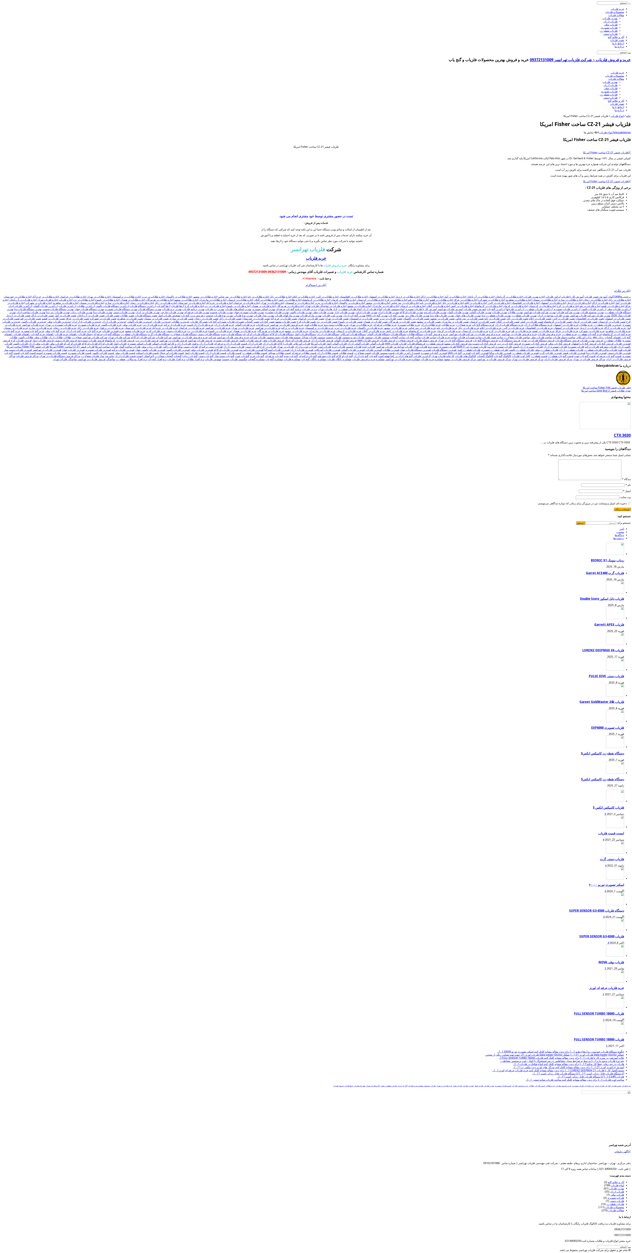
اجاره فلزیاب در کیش (462, 306)
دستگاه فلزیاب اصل (305, 334)
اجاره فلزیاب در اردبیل (579, 303)
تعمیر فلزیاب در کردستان (612, 321)
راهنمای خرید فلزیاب (66, 334)
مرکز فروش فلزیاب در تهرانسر (494, 359)
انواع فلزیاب (617, 116)
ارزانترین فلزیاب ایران (20, 306)
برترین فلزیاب (309, 309)
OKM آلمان (614, 296)
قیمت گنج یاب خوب (584, 356)
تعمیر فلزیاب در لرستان (482, 321)
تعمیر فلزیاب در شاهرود (130, 318)
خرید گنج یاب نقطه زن (590, 334)
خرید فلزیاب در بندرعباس (422, 328)
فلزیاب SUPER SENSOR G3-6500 (601, 936)
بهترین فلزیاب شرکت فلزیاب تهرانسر (590, 315)
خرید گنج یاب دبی (10, 331)
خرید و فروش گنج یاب (436, 334)
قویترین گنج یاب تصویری (434, 353)
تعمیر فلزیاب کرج (306, 321)
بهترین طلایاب (515, 312)
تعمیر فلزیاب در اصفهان (618, 318)
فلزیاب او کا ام (90, 343)
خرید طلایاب (448, 324)
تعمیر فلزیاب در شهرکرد (103, 318)
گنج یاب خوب (242, 356)
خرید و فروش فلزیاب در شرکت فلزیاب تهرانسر (475, 334)
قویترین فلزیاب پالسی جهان (150, 349)
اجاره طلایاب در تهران (99, 296)
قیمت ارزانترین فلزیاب (407, 353)
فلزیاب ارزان (610, 21)
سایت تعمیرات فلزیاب (470, 337)
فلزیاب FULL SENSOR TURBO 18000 (599, 1013)
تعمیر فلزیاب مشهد (285, 321)
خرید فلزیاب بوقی (132, 324)
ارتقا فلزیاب (177, 306)
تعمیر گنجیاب (252, 321)
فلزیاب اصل (120, 343)
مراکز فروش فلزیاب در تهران (589, 359)
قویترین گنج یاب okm (459, 353)
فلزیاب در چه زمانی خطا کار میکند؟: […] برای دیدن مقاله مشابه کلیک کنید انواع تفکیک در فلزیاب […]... (568, 1064)
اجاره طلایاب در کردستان (370, 299)
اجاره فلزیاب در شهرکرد (38, 303)
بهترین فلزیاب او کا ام (411, 312)
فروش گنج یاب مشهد (456, 343)
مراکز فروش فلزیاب (27, 356)
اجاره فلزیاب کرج (194, 306)
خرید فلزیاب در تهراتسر (267, 328)
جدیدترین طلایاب (180, 321)
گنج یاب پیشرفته (326, 356)
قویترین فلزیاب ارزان (301, 349)
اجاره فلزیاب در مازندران (385, 306)
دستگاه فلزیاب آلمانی (378, 334)
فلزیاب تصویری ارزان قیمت (528, 346)
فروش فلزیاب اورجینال (297, 340)
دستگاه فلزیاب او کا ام (281, 334)
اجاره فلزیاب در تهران (272, 303)
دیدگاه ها (619, 535)
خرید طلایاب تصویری (408, 324)
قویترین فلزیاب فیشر (573, 353)
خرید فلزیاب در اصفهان (566, 328)
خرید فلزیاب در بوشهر (395, 328)
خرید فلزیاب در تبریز (345, 328)
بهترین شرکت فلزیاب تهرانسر (540, 312)
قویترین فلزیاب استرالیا (277, 349)
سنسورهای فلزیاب (290, 337)
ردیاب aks (598, 337)
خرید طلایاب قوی (313, 324)
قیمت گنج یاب (28, 353)
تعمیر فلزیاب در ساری (181, 318)
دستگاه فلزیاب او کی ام (256, 334)
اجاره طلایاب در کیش (290, 299)
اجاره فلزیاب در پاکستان (351, 303)
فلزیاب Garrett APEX (609, 624)
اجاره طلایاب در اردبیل (407, 296)
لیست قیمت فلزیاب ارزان (129, 356)
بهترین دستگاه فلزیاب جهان (89, 309)
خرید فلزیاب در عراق (566, 331)
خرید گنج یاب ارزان (76, 331)
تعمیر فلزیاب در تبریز (390, 318)
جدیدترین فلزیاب (162, 321)
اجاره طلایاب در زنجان (595, 299)
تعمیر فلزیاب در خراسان (311, 318)
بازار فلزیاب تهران (328, 309)
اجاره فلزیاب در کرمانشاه (488, 306)
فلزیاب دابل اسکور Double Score (602, 598)
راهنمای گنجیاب (613, 337)
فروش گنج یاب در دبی (509, 343)
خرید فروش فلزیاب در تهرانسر (286, 324)
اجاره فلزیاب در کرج (568, 306)
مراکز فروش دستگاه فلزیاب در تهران (59, 356)
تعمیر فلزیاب (617, 40)
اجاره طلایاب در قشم (441, 299)
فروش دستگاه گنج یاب (485, 340)
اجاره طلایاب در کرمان (343, 299)
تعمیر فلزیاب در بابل (517, 318)
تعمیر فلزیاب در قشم (53, 318)
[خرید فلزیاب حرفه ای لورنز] (615, 981)
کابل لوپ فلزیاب (521, 356)
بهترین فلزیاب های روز (417, 315)
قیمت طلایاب (346, 353)
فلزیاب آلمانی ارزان (358, 343)
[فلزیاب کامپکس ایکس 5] (615, 801)
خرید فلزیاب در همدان (244, 331)
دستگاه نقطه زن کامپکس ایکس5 (602, 753)
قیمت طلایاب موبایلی (279, 353)
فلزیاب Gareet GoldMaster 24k (601, 702)
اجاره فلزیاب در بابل (453, 303)
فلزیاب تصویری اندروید (499, 346)
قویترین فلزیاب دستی (619, 353)
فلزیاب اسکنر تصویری (139, 343)
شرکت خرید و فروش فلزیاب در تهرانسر (194, 337)
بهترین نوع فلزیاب (243, 315)
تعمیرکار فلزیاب (199, 321)
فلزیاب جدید (368, 346)
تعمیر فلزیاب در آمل (65, 315)
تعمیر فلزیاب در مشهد (429, 321)
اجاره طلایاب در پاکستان (178, 296)
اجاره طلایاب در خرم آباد (45, 296)
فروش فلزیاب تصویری (225, 340)
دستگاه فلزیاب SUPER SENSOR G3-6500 (596, 910)
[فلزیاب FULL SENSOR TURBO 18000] (615, 1007)
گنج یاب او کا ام (344, 356)
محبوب (620, 532)
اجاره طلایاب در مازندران (212, 299)
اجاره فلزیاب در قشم (612, 306)
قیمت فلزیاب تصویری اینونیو (51, 353)
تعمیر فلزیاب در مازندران (455, 321)
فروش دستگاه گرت (509, 340)
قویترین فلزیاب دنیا (596, 353)
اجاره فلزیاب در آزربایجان (23, 299)
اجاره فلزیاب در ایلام (475, 303)
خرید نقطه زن (569, 334)
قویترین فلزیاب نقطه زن (525, 353)
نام (628, 485)
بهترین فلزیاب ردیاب (81, 312)
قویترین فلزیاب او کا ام (226, 349)
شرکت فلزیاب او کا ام (143, 337)
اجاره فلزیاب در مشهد (359, 306)
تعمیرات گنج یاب (217, 321)
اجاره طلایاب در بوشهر (205, 296)
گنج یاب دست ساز (224, 356)
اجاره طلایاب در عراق (465, 299)
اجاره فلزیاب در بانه (430, 303)
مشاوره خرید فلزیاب (432, 359)
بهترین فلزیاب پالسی (301, 312)
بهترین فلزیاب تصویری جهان (249, 312)
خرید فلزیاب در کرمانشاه (422, 331)
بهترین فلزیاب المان (458, 312)
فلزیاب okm (391, 343)
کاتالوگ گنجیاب (485, 356)
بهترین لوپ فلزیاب (332, 315)
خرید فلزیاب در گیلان (373, 331)
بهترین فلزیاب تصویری (277, 312)
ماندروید (109, 356)
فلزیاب (403, 343)
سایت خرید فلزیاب (447, 337)
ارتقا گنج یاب (163, 306)
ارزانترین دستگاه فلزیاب (143, 306)
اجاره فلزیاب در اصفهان (553, 303)
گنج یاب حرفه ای (274, 356)
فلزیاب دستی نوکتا (188, 346)
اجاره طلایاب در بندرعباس (232, 296)
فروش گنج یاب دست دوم (482, 343)
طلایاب (67, 337)
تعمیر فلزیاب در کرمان (585, 321)
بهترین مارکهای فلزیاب (287, 315)
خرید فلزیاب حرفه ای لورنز (606, 988)
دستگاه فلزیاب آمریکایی (353, 334)
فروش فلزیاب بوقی (273, 340)
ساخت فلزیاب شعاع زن (517, 337)
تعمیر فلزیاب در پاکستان (416, 318)
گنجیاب (178, 356)
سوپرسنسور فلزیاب (269, 337)
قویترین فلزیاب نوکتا (500, 353)
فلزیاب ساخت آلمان (129, 346)
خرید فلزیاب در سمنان (16, 328)
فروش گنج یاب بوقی (559, 343)
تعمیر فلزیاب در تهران (337, 318)
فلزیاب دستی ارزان (233, 346)
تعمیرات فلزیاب (235, 321)
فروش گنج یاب (605, 343)
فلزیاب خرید (338, 346)
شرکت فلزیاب (163, 337)
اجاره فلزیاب (66, 299)
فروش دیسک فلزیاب (425, 340)
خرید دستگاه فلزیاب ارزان (509, 324)
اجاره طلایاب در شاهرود (518, 299)
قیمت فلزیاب (234, 353)
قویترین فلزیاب (373, 349)
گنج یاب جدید (291, 356)
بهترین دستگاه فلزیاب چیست (58, 309)
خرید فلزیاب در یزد (197, 331)
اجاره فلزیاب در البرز (498, 303)
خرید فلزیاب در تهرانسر (218, 328)
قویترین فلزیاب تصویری (98, 349)
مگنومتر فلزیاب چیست (234, 359)
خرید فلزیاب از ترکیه (175, 324)
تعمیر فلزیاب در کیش (531, 321)
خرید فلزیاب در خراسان (191, 328)
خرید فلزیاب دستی (176, 331)
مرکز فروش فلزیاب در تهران (527, 359)
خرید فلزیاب (617, 9)
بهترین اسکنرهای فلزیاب (238, 309)
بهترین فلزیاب (610, 18)
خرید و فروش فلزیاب (549, 334)
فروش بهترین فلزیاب (591, 340)
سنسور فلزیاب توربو (362, 337)
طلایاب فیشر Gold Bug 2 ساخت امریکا (606, 390)
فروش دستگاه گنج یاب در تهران (455, 340)
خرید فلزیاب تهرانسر (33, 324)
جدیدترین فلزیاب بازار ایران (86, 321)
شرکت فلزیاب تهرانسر (94, 337)
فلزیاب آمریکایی (301, 343)
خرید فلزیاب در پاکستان (370, 328)
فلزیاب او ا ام (105, 343)
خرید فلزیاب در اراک (615, 328)
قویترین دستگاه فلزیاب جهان (415, 349)
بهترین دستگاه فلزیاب (149, 309)
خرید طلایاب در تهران (360, 324)
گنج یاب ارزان (361, 356)
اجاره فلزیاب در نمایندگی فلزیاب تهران (325, 306)
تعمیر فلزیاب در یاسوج (350, 321)
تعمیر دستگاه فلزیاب (146, 315)
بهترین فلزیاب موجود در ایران (553, 315)
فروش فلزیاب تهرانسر (200, 340)
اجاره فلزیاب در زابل (166, 303)
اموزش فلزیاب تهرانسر (450, 309)
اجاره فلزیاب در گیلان (438, 306)
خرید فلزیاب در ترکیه (292, 328)
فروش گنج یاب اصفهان (583, 343)
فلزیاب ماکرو (609, 349)
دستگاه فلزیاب (398, 334)
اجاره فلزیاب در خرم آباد (219, 303)
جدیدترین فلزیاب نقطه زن (607, 324)
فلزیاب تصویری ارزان (555, 346)
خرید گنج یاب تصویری (32, 331)
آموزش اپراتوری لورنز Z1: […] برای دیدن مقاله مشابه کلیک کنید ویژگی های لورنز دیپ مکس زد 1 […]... (568, 1067)
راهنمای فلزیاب (21, 334)
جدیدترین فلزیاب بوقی (59, 321)
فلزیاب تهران (420, 346)
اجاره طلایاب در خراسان (73, 296)
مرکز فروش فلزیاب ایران (558, 359)
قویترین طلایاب (390, 349)
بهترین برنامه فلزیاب (193, 309)
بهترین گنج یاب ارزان (354, 315)
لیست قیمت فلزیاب (611, 833)
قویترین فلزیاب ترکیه (123, 349)
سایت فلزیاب (428, 337)
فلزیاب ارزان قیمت (251, 343)
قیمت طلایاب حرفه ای (303, 353)
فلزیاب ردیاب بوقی (151, 346)
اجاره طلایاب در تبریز (153, 296)
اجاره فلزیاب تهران (47, 299)
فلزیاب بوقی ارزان (38, 343)
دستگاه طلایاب (415, 334)
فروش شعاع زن (405, 340)
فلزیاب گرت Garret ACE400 (605, 573)
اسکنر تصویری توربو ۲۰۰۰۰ (606, 885)
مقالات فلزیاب (616, 15)
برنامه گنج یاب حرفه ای (289, 309)
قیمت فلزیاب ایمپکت (147, 353)
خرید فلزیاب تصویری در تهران (61, 324)
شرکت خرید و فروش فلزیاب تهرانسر (237, 337)
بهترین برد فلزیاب (214, 309)
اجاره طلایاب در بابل (281, 296)
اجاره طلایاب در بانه (258, 296)
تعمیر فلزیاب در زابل (230, 318)
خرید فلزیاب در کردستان (474, 331)
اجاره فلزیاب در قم (589, 306)
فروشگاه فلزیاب (416, 343)
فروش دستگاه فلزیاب (567, 340)
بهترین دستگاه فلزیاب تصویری (121, 309)
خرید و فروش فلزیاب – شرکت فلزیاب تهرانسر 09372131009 (580, 59)
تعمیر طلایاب (127, 315)
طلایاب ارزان (55, 337)
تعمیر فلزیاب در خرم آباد (284, 318)
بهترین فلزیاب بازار (344, 312)
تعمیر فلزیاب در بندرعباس (469, 318)
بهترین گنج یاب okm (377, 315)
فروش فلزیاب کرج (21, 340)
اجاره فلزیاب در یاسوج (238, 306)
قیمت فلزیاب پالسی (103, 353)
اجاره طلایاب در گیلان (265, 299)
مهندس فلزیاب (213, 359)
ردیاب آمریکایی (584, 337)
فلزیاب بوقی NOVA (611, 962)
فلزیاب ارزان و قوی (202, 343)
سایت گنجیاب (397, 337)
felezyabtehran (621, 132)
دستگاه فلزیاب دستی (208, 334)
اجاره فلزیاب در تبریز (326, 303)
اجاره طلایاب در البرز (327, 296)
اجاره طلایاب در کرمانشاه (316, 299)
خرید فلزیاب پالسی (111, 324)
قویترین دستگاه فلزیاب (444, 349)
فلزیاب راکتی (169, 346)
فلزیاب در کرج (268, 346)
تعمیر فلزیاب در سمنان (156, 318)
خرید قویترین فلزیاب (113, 331)
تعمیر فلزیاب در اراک (42, 315)
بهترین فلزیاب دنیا (102, 312)
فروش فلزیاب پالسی (250, 340)
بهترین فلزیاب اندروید (435, 312)
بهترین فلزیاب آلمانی (480, 312)
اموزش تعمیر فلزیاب (474, 309)
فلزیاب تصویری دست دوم (442, 346)
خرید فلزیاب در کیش (396, 331)
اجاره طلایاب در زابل (619, 299)
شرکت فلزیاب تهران (119, 337)
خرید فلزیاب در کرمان (449, 331)
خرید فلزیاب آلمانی (245, 324)
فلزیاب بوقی (611, 24)
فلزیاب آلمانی (376, 343)
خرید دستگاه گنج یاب (483, 324)
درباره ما (619, 46)
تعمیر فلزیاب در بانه (495, 318)
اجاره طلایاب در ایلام (303, 296)
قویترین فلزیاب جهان (73, 349)
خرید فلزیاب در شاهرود (618, 331)
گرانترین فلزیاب (422, 356)
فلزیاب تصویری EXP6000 (607, 727)
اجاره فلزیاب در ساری (117, 303)
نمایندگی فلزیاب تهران (65, 359)
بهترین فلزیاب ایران (388, 312)
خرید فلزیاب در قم (521, 331)
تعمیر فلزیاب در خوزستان (256, 318)
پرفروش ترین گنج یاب (193, 315)
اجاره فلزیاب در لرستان (413, 306)
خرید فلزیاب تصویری (89, 324)
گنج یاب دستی (206, 356)
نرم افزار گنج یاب (157, 359)
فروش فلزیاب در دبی (146, 340)
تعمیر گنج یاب (267, 321)
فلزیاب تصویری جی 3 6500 (472, 346)
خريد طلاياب (586, 324)
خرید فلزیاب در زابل (88, 328)
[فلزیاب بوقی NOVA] (615, 955)
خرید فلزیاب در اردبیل (591, 328)
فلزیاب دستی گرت (612, 859)
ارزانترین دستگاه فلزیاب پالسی (112, 306)
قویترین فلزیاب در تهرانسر (47, 349)
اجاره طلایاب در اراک (432, 296)
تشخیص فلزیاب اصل (169, 315)
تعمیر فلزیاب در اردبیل (18, 315)
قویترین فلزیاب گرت (550, 353)
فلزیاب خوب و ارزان (306, 346)
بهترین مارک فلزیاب (311, 315)
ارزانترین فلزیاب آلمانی (45, 306)
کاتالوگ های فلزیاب (465, 356)
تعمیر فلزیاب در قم (30, 318)
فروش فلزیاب (387, 340)
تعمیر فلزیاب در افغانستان (590, 318)
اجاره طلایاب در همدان (132, 299)
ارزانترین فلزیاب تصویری (566, 309)
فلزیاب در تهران (285, 346)
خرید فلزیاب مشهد (135, 331)
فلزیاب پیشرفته (608, 346)
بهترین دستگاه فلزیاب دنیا (28, 309)
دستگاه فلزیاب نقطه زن (134, 334)
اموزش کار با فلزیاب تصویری (421, 309)
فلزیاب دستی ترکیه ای (210, 346)
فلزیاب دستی (610, 34)
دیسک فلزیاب (85, 334)
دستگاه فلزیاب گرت (159, 334)
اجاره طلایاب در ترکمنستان (126, 296)
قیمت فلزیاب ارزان (215, 353)
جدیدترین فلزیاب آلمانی (139, 321)
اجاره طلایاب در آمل (455, 296)
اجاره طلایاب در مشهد (186, 299)
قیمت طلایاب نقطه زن (254, 353)
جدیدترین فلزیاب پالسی (33, 321)
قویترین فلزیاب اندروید (251, 349)
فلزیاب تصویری (609, 27)
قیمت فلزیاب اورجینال (171, 353)
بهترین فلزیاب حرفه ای (196, 312)
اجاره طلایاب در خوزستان (18, 296)
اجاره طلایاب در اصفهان (382, 296)
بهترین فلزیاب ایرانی (366, 312)
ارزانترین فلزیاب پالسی (593, 309)
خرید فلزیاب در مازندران (322, 331)
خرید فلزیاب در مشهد (296, 331)
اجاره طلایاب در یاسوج (107, 299)
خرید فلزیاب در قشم (543, 331)
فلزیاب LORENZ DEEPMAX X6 (603, 650)
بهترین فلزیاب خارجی (172, 312)
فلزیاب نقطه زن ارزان (571, 349)
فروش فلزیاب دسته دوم (91, 340)
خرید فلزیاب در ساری (40, 328)
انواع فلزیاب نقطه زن (350, 309)
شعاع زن (77, 337)
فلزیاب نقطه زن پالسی (521, 349)
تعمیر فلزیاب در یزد (327, 321)
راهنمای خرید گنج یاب (42, 334)
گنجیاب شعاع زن (164, 356)
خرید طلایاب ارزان (431, 324)
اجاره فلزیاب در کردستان (542, 306)
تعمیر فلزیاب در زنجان (206, 318)
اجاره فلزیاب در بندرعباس (405, 303)
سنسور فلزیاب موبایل (313, 337)
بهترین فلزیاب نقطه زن (524, 315)
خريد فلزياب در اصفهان (566, 324)
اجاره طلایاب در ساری (570, 299)
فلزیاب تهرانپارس (402, 346)
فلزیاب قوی (624, 349)
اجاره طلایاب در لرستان (240, 299)
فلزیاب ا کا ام (284, 343)
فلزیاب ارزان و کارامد (179, 343)
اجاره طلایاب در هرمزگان (159, 299)
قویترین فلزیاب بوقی (201, 349)
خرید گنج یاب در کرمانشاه (617, 334)
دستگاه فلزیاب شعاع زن (183, 334)
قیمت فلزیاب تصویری (79, 353)
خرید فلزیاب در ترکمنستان (319, 328)
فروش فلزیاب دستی (65, 340)
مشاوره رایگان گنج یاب (313, 359)
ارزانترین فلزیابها (515, 309)
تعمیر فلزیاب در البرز (563, 318)
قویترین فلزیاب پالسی (178, 349)
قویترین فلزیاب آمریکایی (327, 349)
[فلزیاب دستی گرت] (615, 852)
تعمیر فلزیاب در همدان (375, 321)
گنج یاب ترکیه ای (308, 356)
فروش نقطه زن (435, 343)
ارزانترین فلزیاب (67, 306)
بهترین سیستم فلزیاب (592, 312)
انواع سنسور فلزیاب (393, 309)
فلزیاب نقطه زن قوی (468, 349)
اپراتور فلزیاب (553, 296)
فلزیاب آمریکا (318, 343)
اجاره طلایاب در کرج (396, 299)
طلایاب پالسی (25, 337)
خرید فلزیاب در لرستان (348, 331)
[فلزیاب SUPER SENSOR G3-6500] (615, 930)
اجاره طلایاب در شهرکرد (491, 299)
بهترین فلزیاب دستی (124, 312)
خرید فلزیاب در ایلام (490, 328)
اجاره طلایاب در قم (418, 299)
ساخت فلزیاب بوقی (541, 337)
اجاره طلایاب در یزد (83, 299)
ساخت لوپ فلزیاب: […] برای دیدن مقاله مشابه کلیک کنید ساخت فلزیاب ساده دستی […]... (575, 1079)
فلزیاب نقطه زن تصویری (494, 349)
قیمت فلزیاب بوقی (125, 353)
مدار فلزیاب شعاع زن (92, 356)
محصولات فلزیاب (614, 12)
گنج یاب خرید (257, 356)
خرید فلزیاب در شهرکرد (592, 331)
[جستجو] (629, 3)
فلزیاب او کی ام (72, 343)
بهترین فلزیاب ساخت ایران (30, 312)
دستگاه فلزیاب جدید (231, 334)
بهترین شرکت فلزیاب (568, 312)
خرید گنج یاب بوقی (55, 331)
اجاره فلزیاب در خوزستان (191, 303)
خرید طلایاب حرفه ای (385, 324)
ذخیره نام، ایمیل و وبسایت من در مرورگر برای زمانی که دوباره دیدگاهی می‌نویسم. (582, 503)
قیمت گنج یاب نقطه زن (560, 356)
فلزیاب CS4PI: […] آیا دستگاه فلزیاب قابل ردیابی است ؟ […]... (590, 1076)
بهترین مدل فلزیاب (264, 315)
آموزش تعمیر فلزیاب (595, 296)
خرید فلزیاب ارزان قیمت (200, 324)
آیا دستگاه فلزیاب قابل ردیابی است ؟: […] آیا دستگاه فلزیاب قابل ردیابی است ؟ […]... (578, 1073)
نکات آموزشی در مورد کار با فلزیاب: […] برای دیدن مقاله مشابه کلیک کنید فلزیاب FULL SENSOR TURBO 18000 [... (561, 1057)
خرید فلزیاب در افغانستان (539, 328)
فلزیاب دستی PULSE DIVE (606, 676)
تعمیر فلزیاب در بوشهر (442, 318)
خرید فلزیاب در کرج (500, 331)
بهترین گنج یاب (396, 315)
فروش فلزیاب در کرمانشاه (119, 340)
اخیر (621, 528)
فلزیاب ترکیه (592, 346)
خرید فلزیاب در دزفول (111, 328)
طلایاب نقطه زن (612, 340)
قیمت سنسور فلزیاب (383, 353)
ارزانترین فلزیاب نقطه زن (539, 309)
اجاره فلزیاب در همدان (263, 306)
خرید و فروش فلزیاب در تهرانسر (519, 334)
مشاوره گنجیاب (256, 359)
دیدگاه (626, 479)
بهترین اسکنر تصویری (263, 309)
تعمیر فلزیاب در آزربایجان (91, 315)
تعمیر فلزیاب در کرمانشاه (558, 321)
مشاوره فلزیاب (292, 359)
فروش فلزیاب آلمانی (345, 340)
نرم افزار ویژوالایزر (136, 359)
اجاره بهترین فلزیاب (534, 296)
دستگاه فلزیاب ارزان (328, 334)
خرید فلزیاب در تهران (242, 328)
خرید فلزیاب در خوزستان (137, 328)
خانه (628, 116)
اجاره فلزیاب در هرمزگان (290, 306)
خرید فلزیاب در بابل (468, 328)
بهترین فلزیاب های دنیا (442, 315)
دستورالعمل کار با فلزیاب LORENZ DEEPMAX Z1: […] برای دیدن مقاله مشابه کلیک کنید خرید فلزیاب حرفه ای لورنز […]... (558, 1070)
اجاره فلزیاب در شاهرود (66, 303)
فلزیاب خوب (324, 346)
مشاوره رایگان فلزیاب (339, 359)
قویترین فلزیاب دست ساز (18, 349)
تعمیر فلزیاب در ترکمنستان (364, 318)
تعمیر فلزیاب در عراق (77, 318)
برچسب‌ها (618, 538)
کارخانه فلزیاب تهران (442, 356)
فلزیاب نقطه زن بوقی (546, 349)
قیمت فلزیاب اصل (194, 353)
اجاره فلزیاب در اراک (603, 303)
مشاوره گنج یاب (274, 359)
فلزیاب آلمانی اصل (336, 343)
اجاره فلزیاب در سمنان (91, 303)
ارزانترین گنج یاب (496, 309)
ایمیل (627, 491)
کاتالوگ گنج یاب (502, 356)
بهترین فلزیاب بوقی (323, 312)
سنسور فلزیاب (381, 337)
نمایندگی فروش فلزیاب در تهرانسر (96, 359)
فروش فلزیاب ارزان (322, 340)
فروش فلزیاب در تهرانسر (173, 340)
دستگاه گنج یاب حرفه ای (106, 334)
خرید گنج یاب (94, 331)
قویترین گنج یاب (480, 353)
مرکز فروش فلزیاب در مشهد (460, 359)
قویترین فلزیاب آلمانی (353, 349)
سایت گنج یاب (413, 337)
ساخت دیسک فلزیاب (564, 337)
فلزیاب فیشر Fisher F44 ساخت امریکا (28, 346)
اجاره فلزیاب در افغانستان (525, 303)
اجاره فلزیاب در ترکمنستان (299, 303)
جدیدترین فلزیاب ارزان (114, 321)
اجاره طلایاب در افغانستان (353, 296)
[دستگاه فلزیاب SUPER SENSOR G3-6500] (615, 904)
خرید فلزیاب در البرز (513, 328)
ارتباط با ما (618, 43)
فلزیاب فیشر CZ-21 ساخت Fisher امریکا (72, 346)
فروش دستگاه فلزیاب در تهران (537, 340)
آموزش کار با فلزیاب (572, 296)
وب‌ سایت (625, 497)
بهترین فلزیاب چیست (221, 312)
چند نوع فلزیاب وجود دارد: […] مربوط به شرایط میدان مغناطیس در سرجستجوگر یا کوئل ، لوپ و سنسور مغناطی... (562, 1061)
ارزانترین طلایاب (86, 306)
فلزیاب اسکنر (159, 343)
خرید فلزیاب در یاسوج (220, 331)
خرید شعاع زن (463, 324)
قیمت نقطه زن (539, 356)
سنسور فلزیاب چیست (338, 337)
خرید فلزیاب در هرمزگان (270, 331)
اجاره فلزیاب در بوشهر (378, 303)
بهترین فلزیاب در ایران (147, 312)
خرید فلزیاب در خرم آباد (165, 328)
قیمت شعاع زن (362, 353)
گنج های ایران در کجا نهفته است (395, 356)
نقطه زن (120, 359)
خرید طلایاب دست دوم (336, 324)
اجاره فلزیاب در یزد (214, 306)
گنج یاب (373, 356)
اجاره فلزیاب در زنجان (142, 303)
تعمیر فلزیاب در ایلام (540, 318)
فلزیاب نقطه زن (609, 30)
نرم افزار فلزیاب (176, 359)
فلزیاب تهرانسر (384, 346)
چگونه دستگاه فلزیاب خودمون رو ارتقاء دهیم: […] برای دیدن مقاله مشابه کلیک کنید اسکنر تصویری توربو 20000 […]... (560, 1051)
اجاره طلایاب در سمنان (544, 299)
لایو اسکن (149, 356)
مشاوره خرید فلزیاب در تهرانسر (402, 359)
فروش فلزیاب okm (368, 340)
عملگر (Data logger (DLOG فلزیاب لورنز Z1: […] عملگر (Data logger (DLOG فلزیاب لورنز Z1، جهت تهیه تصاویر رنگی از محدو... (554, 1054)
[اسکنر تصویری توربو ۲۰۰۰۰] (615, 878)
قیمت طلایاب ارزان (327, 353)
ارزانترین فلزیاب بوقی (619, 309)
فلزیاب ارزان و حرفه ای (227, 343)
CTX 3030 (622, 435)
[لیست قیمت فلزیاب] (615, 827)
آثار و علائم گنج (616, 37)
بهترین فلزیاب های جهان (468, 315)
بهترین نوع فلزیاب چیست (219, 315)
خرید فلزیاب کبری (156, 331)
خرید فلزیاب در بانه (446, 328)
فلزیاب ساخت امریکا (106, 346)
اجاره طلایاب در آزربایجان (481, 296)
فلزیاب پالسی (20, 343)
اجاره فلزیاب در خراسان (246, 303)
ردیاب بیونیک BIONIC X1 (607, 560)
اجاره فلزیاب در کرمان (515, 306)
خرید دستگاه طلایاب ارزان (538, 324)
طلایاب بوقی (41, 337)
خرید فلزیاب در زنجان (64, 328)
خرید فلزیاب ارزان (224, 324)
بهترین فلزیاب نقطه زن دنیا (496, 315)
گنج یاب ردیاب (190, 356)
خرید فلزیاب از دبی (152, 324)
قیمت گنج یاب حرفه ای (608, 356)
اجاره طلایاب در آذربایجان (509, 296)
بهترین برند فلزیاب (172, 309)
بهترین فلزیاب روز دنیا (58, 312)
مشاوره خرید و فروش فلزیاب (368, 359)
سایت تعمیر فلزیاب (492, 337)
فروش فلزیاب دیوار (43, 340)
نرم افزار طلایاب (195, 359)
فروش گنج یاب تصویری (534, 343)
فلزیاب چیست (353, 346)
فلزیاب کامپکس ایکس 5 (608, 807)
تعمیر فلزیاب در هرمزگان (402, 321)
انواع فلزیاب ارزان (372, 309)
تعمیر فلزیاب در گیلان (507, 321)
